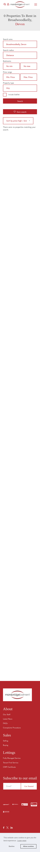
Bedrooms (7, 61)
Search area (7, 39)
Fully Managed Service (11, 758)
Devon (20, 24)
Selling (5, 741)
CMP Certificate (9, 767)
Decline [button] (11, 846)
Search (20, 101)
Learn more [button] (21, 841)
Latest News (7, 719)
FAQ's (5, 723)
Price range (7, 72)
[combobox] (20, 44)
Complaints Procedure (12, 728)
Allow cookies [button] (28, 846)
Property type (8, 83)
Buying (5, 745)
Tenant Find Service (10, 763)
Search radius (8, 50)
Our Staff (6, 715)
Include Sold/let (14, 95)
